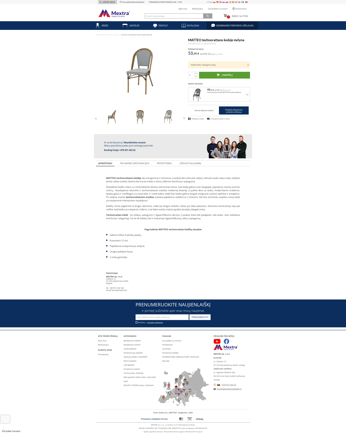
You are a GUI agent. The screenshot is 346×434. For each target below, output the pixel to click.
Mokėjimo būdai (198, 119)
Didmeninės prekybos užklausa (235, 25)
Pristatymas (103, 354)
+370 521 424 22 (127, 150)
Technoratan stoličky (133, 373)
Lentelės (134, 25)
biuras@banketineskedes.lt (133, 2)
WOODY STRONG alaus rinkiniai (138, 385)
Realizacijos (197, 8)
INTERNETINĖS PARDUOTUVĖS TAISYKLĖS (180, 357)
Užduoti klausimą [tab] (190, 163)
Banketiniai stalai (131, 344)
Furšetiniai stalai (131, 369)
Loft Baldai (128, 365)
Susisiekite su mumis (218, 8)
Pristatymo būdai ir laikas (220, 119)
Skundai (165, 361)
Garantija (166, 348)
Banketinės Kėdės (132, 340)
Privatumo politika (170, 353)
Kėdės (105, 25)
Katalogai (193, 25)
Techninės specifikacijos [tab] (134, 163)
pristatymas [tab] (164, 163)
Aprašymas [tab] (105, 163)
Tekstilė (163, 25)
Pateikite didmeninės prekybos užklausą (233, 111)
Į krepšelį (225, 75)
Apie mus (183, 8)
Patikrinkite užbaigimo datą (203, 65)
